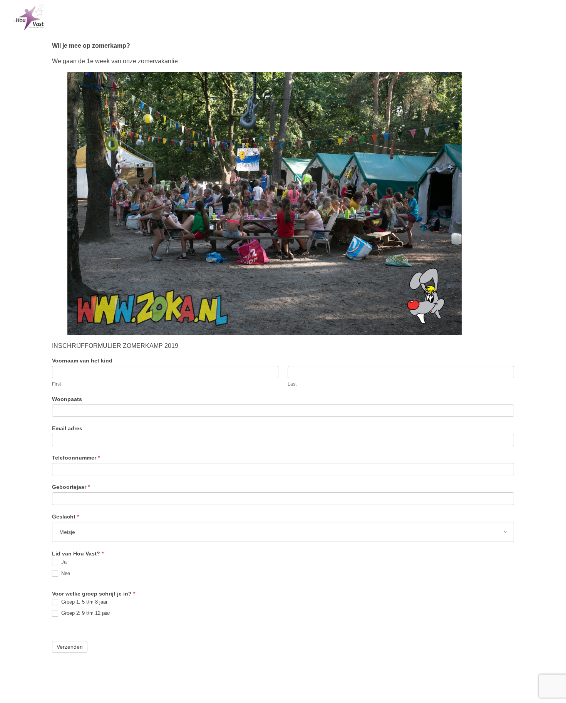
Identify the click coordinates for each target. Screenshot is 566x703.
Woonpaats (67, 399)
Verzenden (70, 647)
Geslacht (65, 516)
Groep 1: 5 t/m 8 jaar (83, 602)
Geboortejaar (71, 487)
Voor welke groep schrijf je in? (93, 594)
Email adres (67, 428)
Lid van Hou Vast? (78, 553)
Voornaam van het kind (82, 360)
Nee (65, 573)
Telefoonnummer (76, 458)
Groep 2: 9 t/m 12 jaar (85, 613)
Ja (63, 562)
